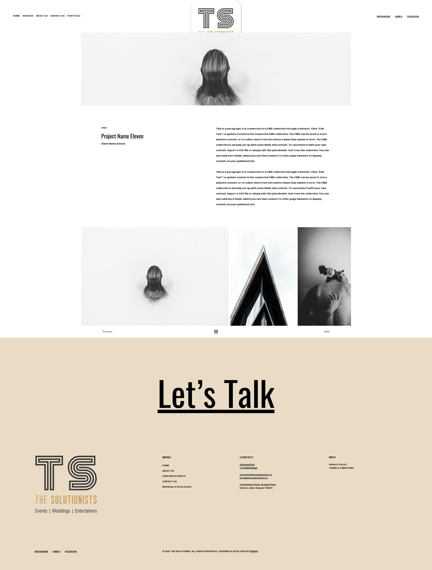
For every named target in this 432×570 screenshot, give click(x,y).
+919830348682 (248, 467)
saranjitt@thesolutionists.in (256, 474)
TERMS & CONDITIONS (341, 467)
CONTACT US (169, 481)
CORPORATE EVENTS (173, 475)
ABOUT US (168, 470)
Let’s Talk (215, 392)
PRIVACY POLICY (338, 464)
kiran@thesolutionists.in (254, 477)
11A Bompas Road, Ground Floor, (258, 484)
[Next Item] (345, 276)
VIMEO (398, 16)
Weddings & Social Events (177, 486)
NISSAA (254, 551)
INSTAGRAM (383, 16)
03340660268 (247, 464)
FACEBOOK (413, 16)
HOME (165, 465)
